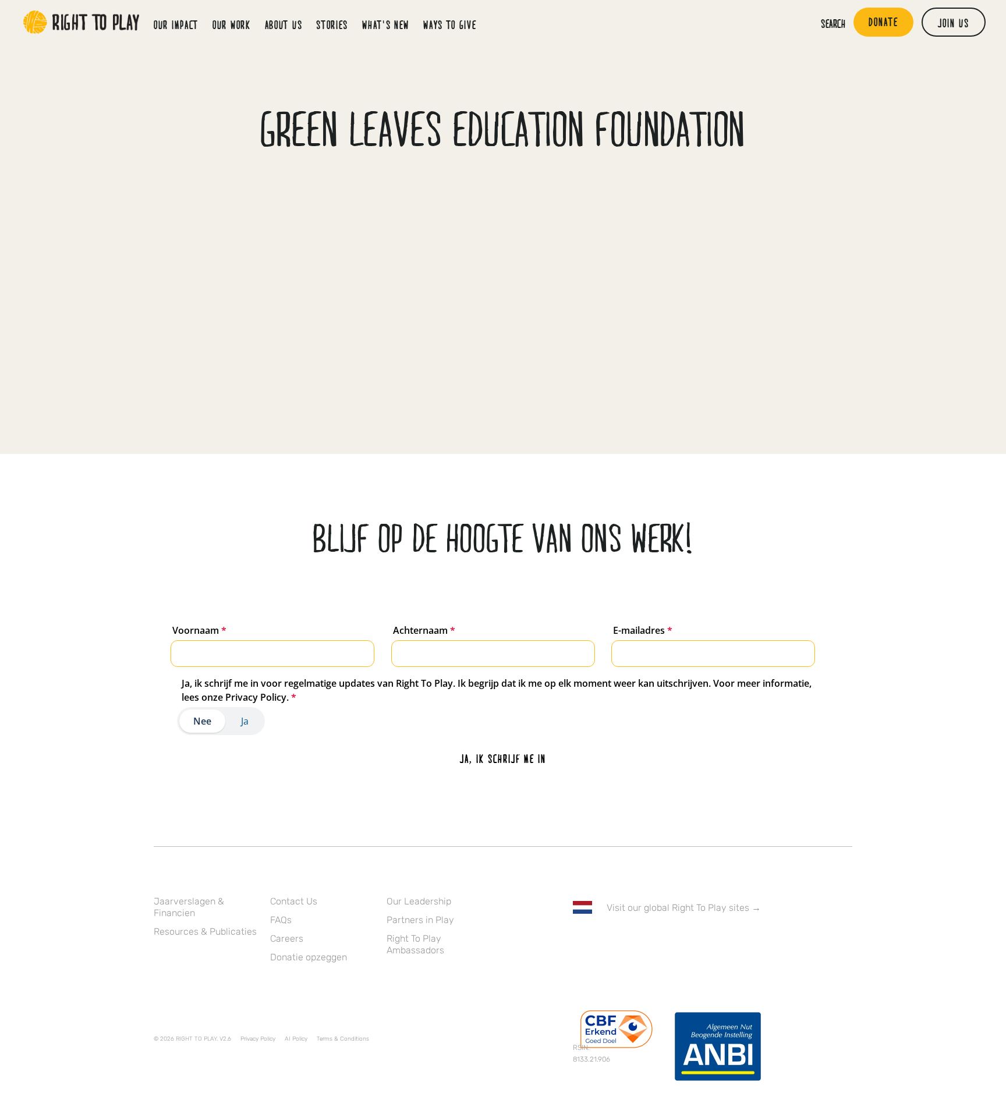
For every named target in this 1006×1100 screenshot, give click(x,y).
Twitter (603, 941)
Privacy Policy (257, 1038)
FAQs (281, 919)
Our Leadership (419, 901)
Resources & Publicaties (205, 931)
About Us (284, 24)
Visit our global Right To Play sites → (684, 907)
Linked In (652, 941)
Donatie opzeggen (308, 957)
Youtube (677, 941)
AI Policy (296, 1038)
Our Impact (176, 24)
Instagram (628, 941)
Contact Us (293, 901)
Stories (332, 24)
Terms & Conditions (343, 1038)
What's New (385, 24)
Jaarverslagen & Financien (189, 907)
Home (81, 22)
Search (833, 23)
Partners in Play (420, 919)
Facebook (579, 941)
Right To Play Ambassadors (415, 944)
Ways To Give (449, 24)
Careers (286, 938)
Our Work (231, 24)
